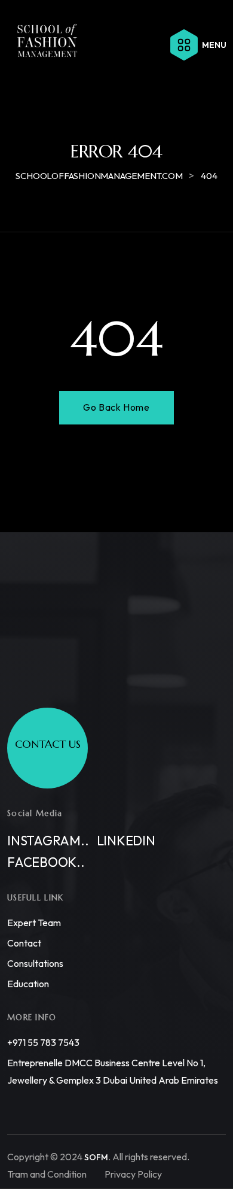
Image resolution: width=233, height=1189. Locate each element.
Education (28, 984)
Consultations (35, 963)
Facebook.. (46, 862)
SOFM (96, 1157)
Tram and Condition (47, 1174)
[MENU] (184, 45)
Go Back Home (116, 407)
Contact (24, 943)
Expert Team (34, 923)
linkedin (126, 840)
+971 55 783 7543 (43, 1042)
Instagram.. (48, 840)
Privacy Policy (133, 1174)
